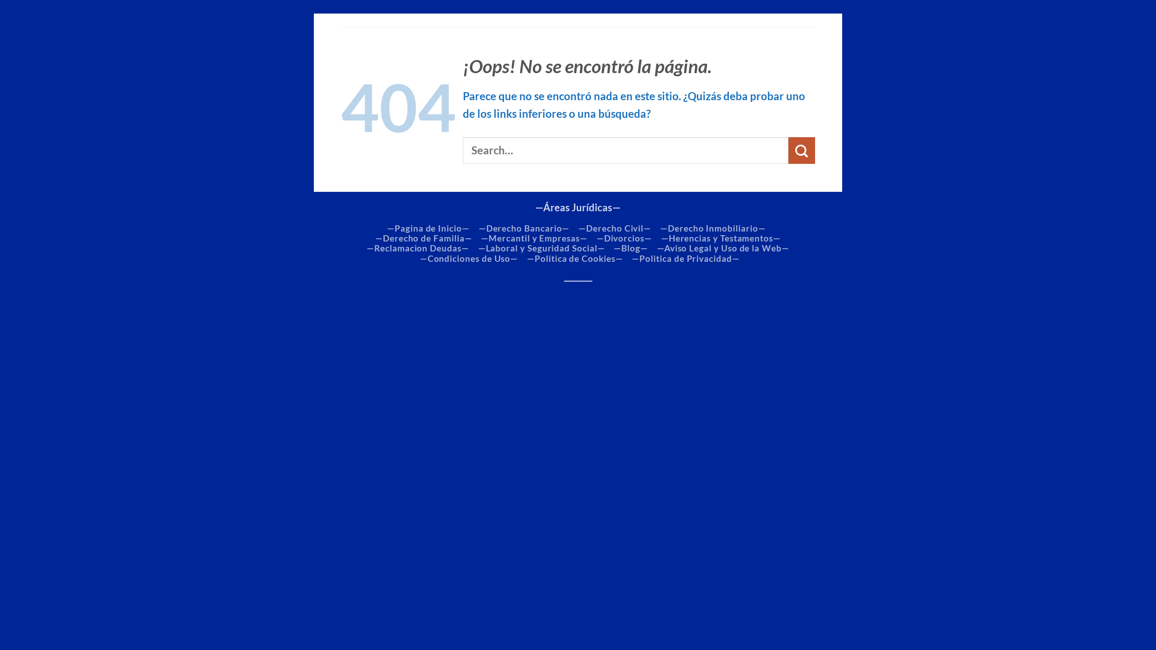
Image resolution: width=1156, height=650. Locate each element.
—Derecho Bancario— (524, 228)
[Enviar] (801, 150)
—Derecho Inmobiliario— (712, 228)
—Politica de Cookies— (575, 259)
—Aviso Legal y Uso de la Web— (723, 248)
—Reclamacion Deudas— (418, 248)
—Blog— (631, 248)
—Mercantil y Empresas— (534, 238)
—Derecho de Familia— (423, 238)
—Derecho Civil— (614, 228)
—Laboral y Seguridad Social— (541, 248)
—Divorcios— (624, 238)
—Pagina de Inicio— (428, 228)
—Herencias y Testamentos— (721, 238)
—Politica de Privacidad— (685, 259)
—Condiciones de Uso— (469, 259)
